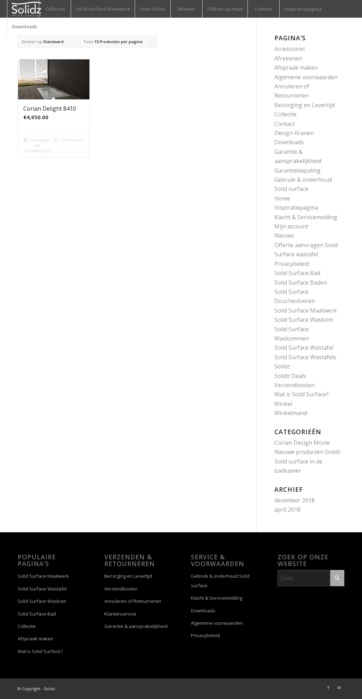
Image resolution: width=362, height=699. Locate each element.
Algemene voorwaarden (306, 77)
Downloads (289, 142)
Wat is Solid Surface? (301, 394)
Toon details (70, 139)
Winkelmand (290, 413)
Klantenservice (120, 614)
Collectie (285, 114)
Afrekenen (288, 58)
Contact (284, 124)
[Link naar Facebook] (328, 687)
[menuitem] (23, 9)
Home (282, 198)
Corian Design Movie (302, 443)
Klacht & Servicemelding (305, 217)
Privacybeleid (291, 264)
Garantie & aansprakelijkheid (136, 626)
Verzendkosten (294, 385)
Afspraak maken (296, 67)
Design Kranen (294, 133)
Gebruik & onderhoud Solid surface (220, 580)
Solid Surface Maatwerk (305, 310)
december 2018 (294, 500)
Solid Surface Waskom (303, 320)
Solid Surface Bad (297, 273)
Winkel (283, 404)
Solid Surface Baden (300, 282)
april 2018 (287, 509)
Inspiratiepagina (296, 207)
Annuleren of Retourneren (132, 601)
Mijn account (291, 226)
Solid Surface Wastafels (305, 357)
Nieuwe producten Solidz (307, 452)
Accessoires (289, 49)
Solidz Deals (290, 376)
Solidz (282, 366)
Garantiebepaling (297, 170)
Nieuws (284, 235)
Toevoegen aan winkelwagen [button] (37, 145)
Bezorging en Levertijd (304, 105)
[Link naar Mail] (339, 687)
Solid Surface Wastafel (303, 347)
